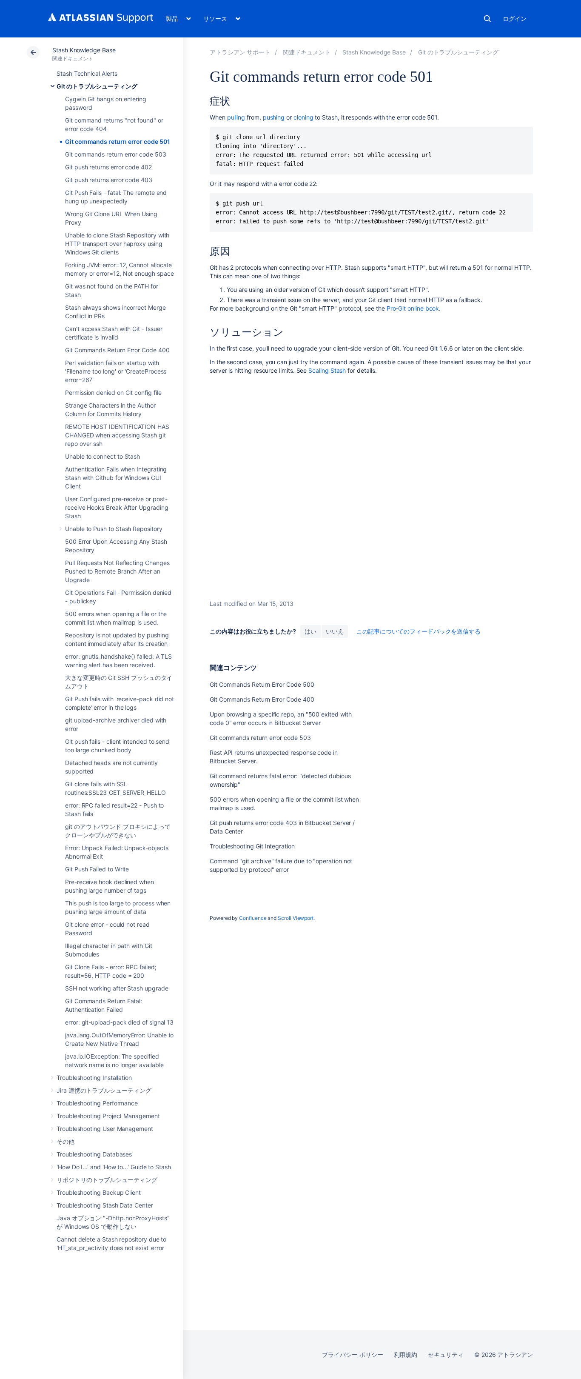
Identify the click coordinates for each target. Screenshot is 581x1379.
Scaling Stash (327, 370)
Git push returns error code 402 (108, 167)
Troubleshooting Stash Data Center (105, 1205)
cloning (303, 117)
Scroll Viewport (295, 918)
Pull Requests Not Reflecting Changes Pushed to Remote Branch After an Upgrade (117, 571)
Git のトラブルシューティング (97, 86)
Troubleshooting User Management (105, 1128)
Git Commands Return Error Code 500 (262, 684)
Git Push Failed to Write (97, 869)
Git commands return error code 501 (117, 141)
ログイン (515, 18)
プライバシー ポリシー (352, 1354)
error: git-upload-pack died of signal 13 (119, 1022)
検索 (487, 19)
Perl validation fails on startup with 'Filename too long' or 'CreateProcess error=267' (115, 371)
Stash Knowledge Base (84, 50)
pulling (236, 117)
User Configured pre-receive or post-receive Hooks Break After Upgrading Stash (116, 507)
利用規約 (406, 1354)
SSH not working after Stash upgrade (116, 988)
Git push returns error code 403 (108, 179)
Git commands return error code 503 (115, 154)
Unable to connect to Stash (102, 456)
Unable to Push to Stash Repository (113, 528)
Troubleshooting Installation (94, 1077)
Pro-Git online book (413, 308)
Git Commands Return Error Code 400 (117, 350)
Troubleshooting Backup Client (99, 1192)
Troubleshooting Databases (94, 1154)
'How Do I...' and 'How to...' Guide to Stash (114, 1167)
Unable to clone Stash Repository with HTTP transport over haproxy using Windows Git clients (117, 243)
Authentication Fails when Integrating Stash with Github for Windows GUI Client (116, 477)
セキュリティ (446, 1354)
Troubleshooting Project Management (108, 1115)
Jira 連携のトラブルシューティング (104, 1090)
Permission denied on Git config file (113, 392)
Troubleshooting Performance (97, 1103)
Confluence (252, 918)
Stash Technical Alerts (87, 73)
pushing (274, 117)
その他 (65, 1141)
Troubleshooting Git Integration (252, 846)
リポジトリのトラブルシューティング (107, 1179)
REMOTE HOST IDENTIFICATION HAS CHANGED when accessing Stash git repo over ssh (117, 435)
